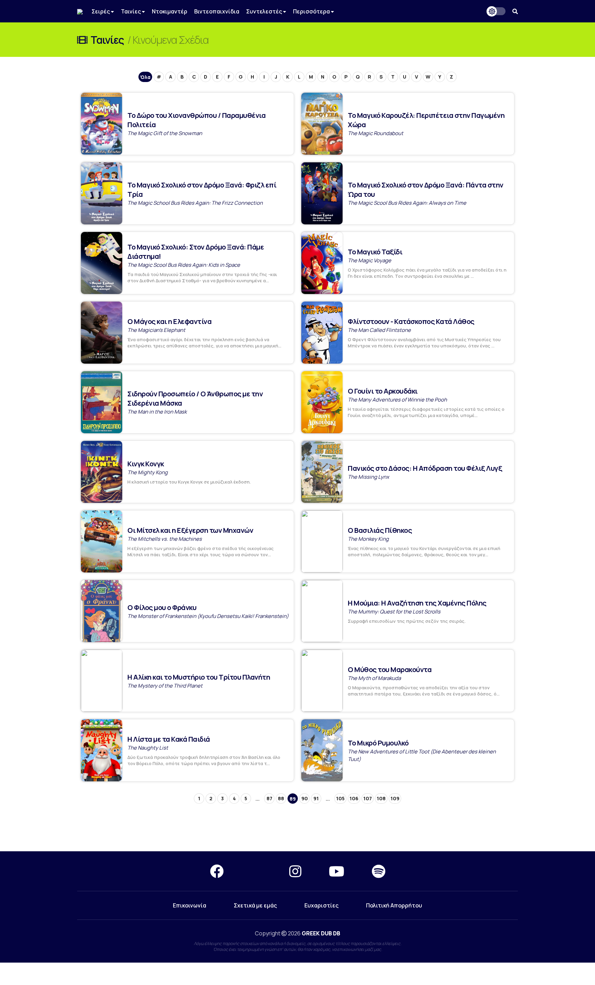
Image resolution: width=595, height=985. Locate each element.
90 (304, 798)
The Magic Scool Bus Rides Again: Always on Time (407, 202)
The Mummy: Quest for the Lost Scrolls (394, 611)
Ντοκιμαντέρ (169, 11)
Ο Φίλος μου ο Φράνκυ (161, 607)
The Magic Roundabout (375, 133)
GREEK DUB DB (321, 933)
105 (340, 798)
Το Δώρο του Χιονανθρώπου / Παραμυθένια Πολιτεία (196, 120)
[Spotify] (378, 871)
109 (394, 798)
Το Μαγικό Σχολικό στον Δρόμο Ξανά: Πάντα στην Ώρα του (425, 189)
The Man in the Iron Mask (157, 411)
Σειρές (101, 11)
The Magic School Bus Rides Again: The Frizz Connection (195, 202)
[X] (256, 871)
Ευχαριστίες (321, 905)
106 (353, 798)
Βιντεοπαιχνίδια (216, 11)
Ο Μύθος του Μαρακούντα (389, 669)
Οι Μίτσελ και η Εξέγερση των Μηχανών (190, 530)
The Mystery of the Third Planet (164, 685)
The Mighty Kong (147, 472)
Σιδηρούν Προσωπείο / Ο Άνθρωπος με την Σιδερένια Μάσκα (195, 398)
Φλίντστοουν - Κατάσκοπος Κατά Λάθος (411, 321)
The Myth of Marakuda (374, 678)
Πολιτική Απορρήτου (394, 905)
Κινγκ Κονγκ (145, 463)
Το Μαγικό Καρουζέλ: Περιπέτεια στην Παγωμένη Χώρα (426, 120)
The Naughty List (147, 747)
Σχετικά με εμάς (255, 905)
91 (316, 798)
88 (281, 798)
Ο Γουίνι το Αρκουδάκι (383, 391)
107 (367, 798)
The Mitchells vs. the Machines (164, 538)
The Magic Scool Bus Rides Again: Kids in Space (183, 264)
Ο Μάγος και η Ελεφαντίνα (169, 321)
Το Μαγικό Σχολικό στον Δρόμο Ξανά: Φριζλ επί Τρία (201, 189)
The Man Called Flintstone (379, 330)
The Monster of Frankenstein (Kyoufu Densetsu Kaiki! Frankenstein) (208, 616)
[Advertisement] (297, 826)
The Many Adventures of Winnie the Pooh (397, 399)
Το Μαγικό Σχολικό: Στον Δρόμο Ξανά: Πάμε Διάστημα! (195, 251)
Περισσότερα (312, 11)
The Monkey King (368, 538)
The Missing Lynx (368, 476)
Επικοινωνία (189, 905)
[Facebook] (217, 871)
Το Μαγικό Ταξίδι (375, 251)
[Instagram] (295, 871)
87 (269, 798)
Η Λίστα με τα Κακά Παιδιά (168, 739)
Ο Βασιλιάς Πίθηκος (380, 530)
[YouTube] (336, 871)
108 (381, 798)
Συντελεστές (264, 11)
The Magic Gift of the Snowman (164, 133)
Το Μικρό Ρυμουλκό (378, 743)
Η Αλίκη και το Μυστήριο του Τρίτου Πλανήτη (198, 677)
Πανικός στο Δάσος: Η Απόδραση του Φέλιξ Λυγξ (425, 468)
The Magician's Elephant (156, 330)
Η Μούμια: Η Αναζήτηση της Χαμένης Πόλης (417, 603)
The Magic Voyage (369, 260)
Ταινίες (131, 11)
